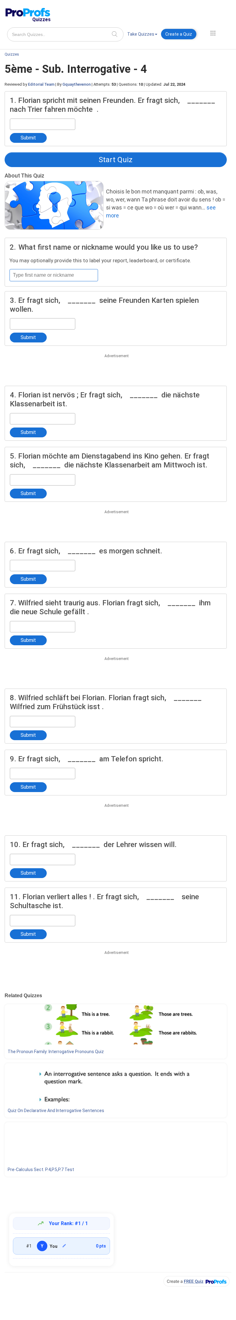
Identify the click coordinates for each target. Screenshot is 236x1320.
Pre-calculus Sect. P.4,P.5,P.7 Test (41, 1169)
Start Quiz (115, 159)
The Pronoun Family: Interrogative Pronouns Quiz (56, 1051)
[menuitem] (142, 35)
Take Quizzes (140, 34)
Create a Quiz (178, 34)
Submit (28, 138)
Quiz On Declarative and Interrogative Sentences (56, 1110)
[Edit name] (64, 1245)
